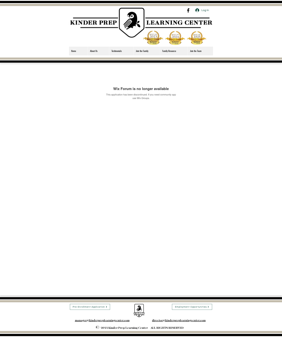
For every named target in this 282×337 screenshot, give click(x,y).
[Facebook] (188, 10)
